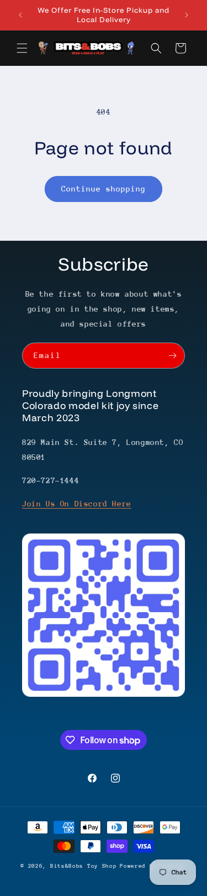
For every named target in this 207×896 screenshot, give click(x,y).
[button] (22, 48)
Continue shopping (103, 188)
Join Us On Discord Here (76, 503)
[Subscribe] (172, 356)
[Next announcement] (186, 15)
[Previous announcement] (20, 15)
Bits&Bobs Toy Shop (83, 866)
